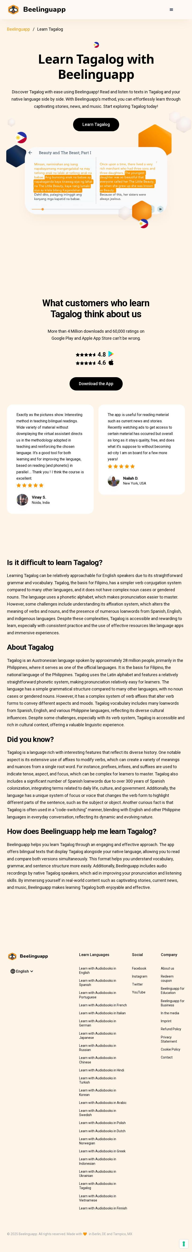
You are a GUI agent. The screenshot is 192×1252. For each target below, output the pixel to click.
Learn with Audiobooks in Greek (102, 1151)
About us (167, 968)
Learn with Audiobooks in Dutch (102, 1131)
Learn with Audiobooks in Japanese (97, 1036)
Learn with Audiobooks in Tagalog (97, 1186)
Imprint (166, 1021)
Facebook (139, 968)
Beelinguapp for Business (173, 1003)
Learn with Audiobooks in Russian (97, 1048)
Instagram (139, 976)
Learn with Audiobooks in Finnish (103, 1208)
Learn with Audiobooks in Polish (102, 1123)
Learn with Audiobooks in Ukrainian (97, 1174)
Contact (167, 1057)
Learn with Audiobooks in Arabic (102, 1103)
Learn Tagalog (96, 124)
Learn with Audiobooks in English (97, 971)
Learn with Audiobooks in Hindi (101, 1070)
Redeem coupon (167, 978)
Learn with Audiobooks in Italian (102, 1013)
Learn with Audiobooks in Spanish (97, 983)
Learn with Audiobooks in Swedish (97, 1113)
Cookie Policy (170, 1049)
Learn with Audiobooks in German (97, 1023)
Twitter (137, 984)
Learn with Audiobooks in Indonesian (97, 1161)
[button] (171, 10)
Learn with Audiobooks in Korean (97, 1092)
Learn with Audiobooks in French (103, 1005)
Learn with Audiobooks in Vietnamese (97, 1198)
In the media (170, 1013)
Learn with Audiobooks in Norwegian (97, 1141)
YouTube (138, 992)
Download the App (96, 383)
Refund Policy (171, 1029)
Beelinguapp (18, 29)
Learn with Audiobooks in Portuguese (97, 995)
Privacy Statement (169, 1039)
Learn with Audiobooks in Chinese (97, 1060)
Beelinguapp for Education (173, 991)
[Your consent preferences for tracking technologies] (183, 1243)
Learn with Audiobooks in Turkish (97, 1080)
